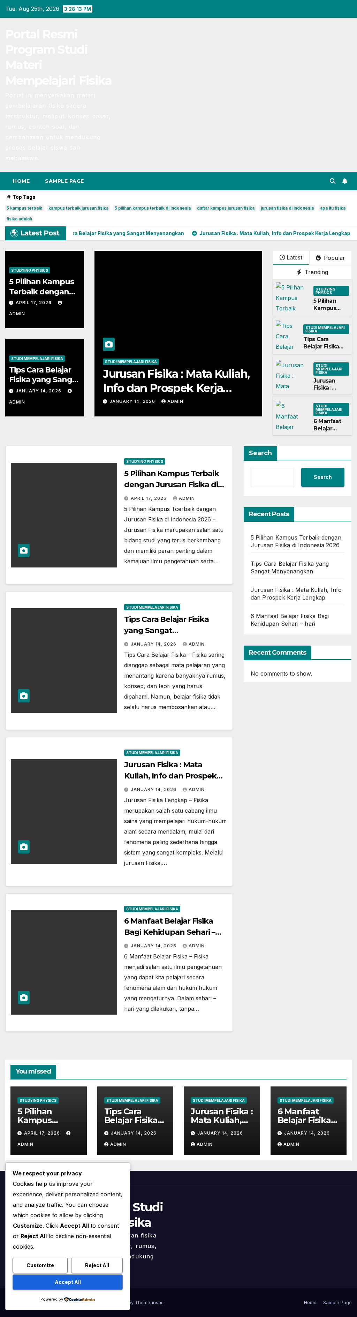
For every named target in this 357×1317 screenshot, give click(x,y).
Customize (40, 1265)
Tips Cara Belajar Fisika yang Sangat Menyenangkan (44, 379)
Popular (333, 257)
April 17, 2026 (34, 302)
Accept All (68, 1282)
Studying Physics (29, 270)
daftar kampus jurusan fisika (226, 208)
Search (260, 453)
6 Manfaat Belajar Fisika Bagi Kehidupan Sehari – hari (169, 932)
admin (175, 401)
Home (21, 181)
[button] (332, 181)
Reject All (97, 1265)
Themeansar (148, 1302)
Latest (294, 257)
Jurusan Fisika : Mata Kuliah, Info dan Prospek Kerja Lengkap (170, 776)
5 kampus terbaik (24, 208)
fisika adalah (19, 218)
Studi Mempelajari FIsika (37, 358)
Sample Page (64, 181)
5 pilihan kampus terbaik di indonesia (153, 208)
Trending (315, 272)
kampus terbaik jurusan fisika (78, 208)
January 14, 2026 (39, 390)
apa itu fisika (332, 208)
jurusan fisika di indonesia (287, 208)
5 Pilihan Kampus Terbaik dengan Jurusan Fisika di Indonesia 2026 (171, 485)
